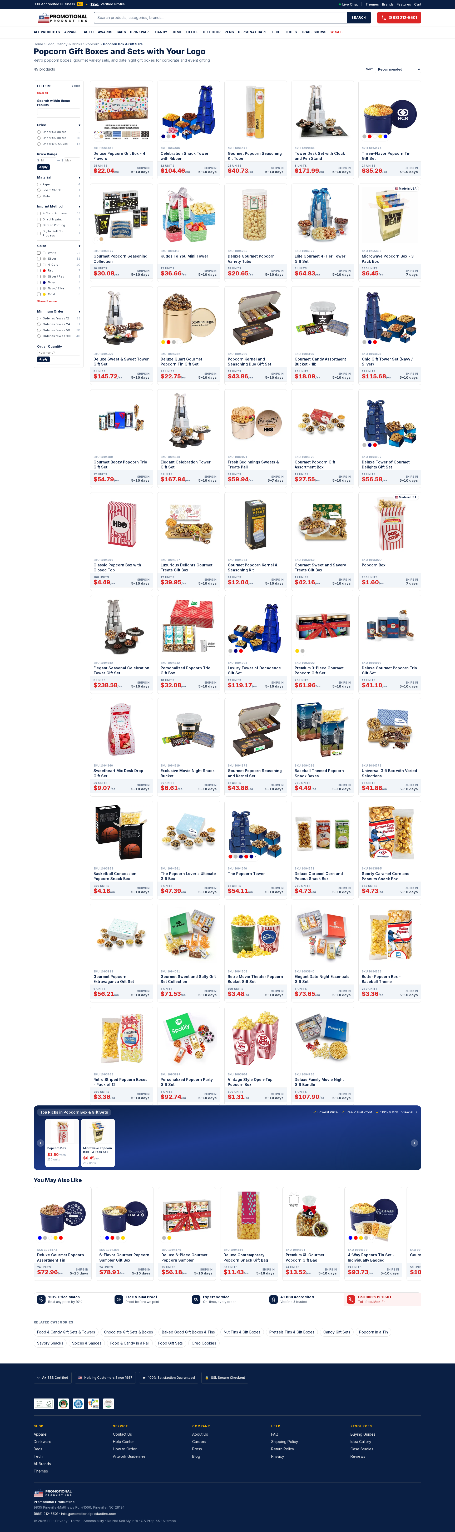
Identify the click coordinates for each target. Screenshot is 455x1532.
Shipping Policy (284, 1441)
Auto (89, 32)
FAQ (274, 1434)
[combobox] (221, 17)
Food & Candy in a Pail (129, 1343)
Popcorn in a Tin (373, 1332)
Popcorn (93, 44)
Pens (229, 32)
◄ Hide (75, 85)
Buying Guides (362, 1434)
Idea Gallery (360, 1441)
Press (197, 1449)
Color (58, 246)
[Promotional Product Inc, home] (62, 17)
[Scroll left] (40, 1143)
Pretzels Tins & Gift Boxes (291, 1332)
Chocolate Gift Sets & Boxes (128, 1332)
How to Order (125, 1449)
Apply (43, 167)
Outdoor (211, 32)
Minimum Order (58, 311)
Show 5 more (47, 301)
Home (176, 32)
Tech (275, 32)
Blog (196, 1456)
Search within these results (53, 103)
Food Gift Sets (170, 1343)
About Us (200, 1434)
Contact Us (122, 1434)
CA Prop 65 (150, 1521)
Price (58, 125)
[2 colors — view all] (98, 136)
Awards (105, 32)
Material (58, 177)
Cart (417, 4)
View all (407, 1112)
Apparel (72, 32)
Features (404, 4)
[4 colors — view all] (171, 342)
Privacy (277, 1456)
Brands (388, 4)
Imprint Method (58, 206)
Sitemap (169, 1521)
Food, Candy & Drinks (64, 44)
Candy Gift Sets (336, 1332)
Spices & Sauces (86, 1343)
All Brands (42, 1463)
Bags (121, 32)
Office (192, 32)
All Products (47, 32)
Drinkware (140, 32)
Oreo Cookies (204, 1343)
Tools (291, 32)
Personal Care (252, 32)
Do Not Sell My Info (122, 1521)
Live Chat (350, 4)
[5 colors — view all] (375, 136)
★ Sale (337, 32)
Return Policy (282, 1449)
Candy (161, 32)
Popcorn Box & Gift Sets (123, 44)
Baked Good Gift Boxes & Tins (188, 1332)
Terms (75, 1521)
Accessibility (93, 1521)
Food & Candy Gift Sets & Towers (66, 1332)
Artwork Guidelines (129, 1456)
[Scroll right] (414, 1143)
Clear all (42, 93)
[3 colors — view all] (168, 136)
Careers (199, 1441)
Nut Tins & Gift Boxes (242, 1332)
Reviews (357, 1456)
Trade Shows (313, 32)
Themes (372, 4)
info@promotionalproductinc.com (88, 1513)
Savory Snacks (50, 1343)
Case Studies (361, 1449)
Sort (369, 69)
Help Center (123, 1441)
